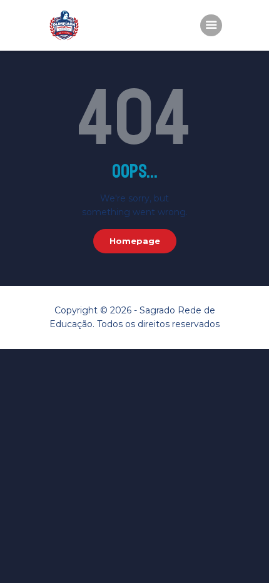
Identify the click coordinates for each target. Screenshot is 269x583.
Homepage (134, 241)
